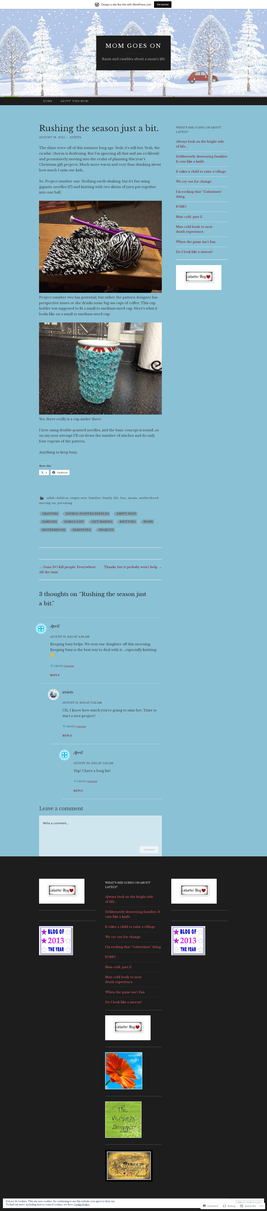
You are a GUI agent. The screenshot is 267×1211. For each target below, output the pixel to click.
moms (132, 498)
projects (106, 529)
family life (110, 498)
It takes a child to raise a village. (201, 171)
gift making (102, 521)
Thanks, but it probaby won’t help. (133, 567)
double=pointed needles (87, 513)
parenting (64, 503)
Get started (163, 4)
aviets (75, 137)
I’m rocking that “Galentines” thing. (133, 947)
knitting (128, 521)
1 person (69, 666)
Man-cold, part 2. (189, 217)
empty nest (78, 498)
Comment (149, 849)
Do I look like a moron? (194, 252)
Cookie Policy (82, 1204)
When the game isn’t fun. (196, 242)
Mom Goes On (133, 46)
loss (123, 498)
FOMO (181, 206)
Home (47, 101)
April (54, 626)
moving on (47, 503)
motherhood (148, 498)
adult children (57, 498)
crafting (50, 513)
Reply (55, 675)
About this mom (74, 101)
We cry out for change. (194, 181)
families (95, 498)
